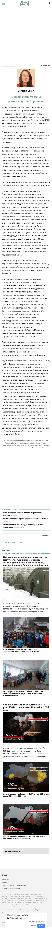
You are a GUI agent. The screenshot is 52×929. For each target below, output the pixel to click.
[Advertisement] (26, 34)
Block (33, 926)
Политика (12, 66)
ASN (31, 442)
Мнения (4, 66)
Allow (41, 926)
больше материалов (12, 851)
